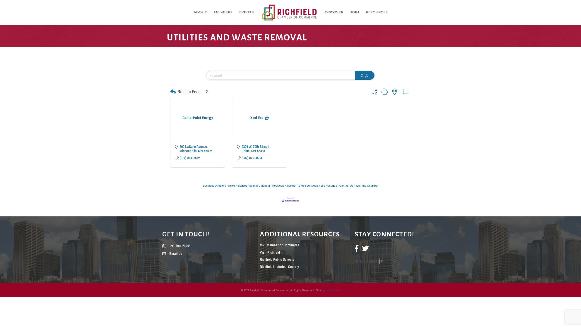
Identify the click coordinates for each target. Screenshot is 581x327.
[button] (173, 92)
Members (223, 12)
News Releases (237, 185)
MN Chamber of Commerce (279, 245)
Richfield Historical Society (279, 266)
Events (246, 12)
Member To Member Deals (302, 185)
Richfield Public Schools (277, 259)
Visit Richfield (270, 252)
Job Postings (329, 185)
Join (354, 12)
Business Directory (214, 185)
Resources (377, 12)
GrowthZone (332, 290)
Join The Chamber (366, 185)
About (200, 12)
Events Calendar (259, 185)
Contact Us (346, 185)
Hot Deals (278, 185)
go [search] (367, 75)
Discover (334, 12)
